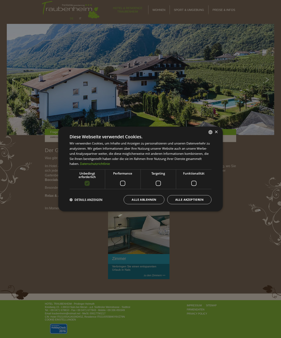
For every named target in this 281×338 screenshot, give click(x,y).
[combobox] (210, 132)
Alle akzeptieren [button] (189, 200)
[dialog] (140, 169)
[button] (86, 199)
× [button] (216, 131)
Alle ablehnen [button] (144, 200)
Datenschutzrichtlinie (95, 164)
